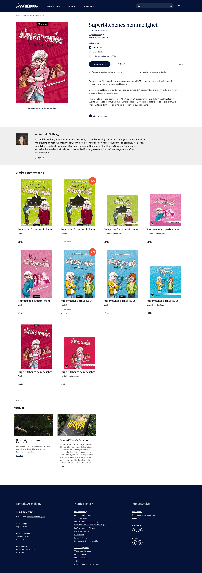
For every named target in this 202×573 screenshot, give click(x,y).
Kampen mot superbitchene (163, 229)
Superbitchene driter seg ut (76, 301)
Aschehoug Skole (81, 548)
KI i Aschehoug (80, 538)
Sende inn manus (81, 518)
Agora (76, 561)
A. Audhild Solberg (98, 30)
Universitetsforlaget (82, 551)
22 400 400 (26, 511)
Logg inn (179, 6)
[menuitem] (53, 6)
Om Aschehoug (80, 512)
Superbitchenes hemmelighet (35, 372)
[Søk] (170, 5)
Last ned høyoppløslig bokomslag (42, 108)
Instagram (140, 530)
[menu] (70, 6)
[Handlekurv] (184, 6)
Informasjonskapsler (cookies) (86, 541)
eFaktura (136, 518)
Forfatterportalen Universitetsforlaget (89, 525)
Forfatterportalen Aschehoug (86, 521)
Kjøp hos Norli (100, 64)
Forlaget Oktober (81, 557)
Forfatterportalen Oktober (85, 528)
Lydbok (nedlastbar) (104, 56)
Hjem (18, 15)
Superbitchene (95, 35)
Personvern (79, 534)
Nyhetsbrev (137, 512)
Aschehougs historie (82, 515)
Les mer (39, 157)
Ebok (97, 52)
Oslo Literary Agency (82, 554)
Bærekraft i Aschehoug (83, 531)
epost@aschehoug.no (36, 516)
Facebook (134, 530)
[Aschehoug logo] (27, 5)
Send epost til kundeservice (143, 515)
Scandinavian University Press (86, 564)
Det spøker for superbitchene (35, 229)
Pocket (98, 47)
